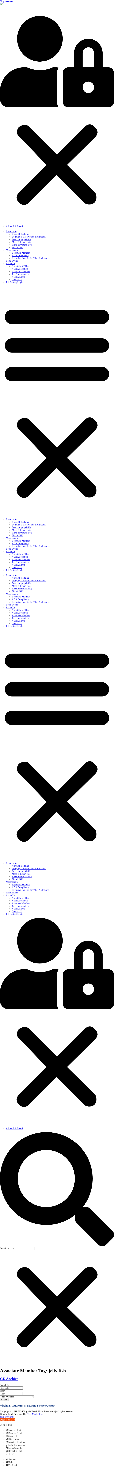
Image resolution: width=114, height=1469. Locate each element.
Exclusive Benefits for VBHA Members (30, 258)
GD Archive (9, 1379)
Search (3, 1248)
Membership (12, 250)
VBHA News (18, 277)
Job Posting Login (14, 282)
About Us (10, 263)
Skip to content (7, 1)
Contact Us (17, 279)
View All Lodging (20, 234)
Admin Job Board (14, 226)
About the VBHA (20, 266)
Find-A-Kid (17, 247)
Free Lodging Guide (21, 239)
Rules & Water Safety (22, 244)
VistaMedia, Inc (34, 1414)
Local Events (12, 261)
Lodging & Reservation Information (29, 236)
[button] (57, 119)
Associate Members (21, 271)
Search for (5, 1385)
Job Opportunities (20, 274)
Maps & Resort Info (21, 242)
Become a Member (21, 253)
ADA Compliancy (20, 255)
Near (2, 1391)
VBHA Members (20, 269)
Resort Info (11, 231)
